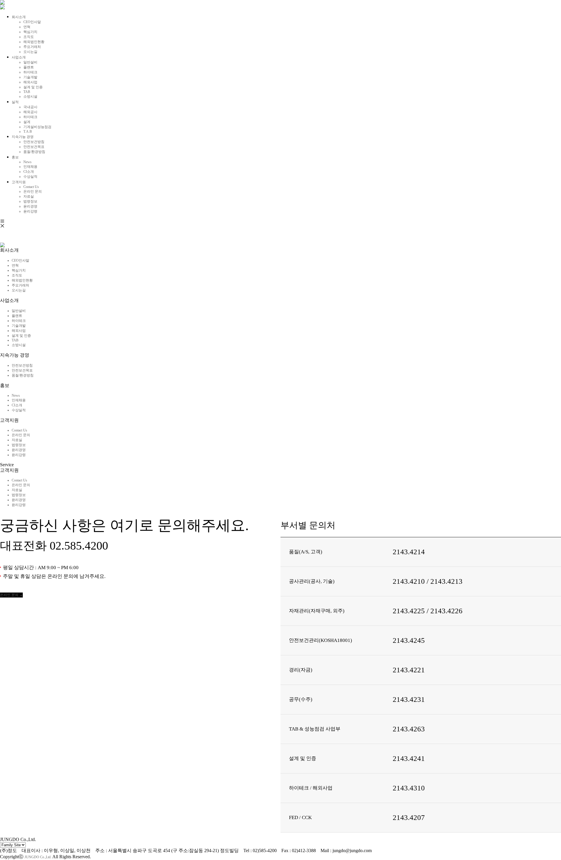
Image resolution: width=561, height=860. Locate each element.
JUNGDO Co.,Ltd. (38, 857)
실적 (15, 102)
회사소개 (19, 17)
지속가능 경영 (23, 137)
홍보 (15, 157)
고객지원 (19, 182)
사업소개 (19, 57)
